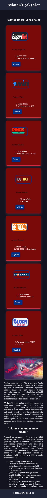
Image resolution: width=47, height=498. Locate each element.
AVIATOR (23, 493)
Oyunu (16, 64)
